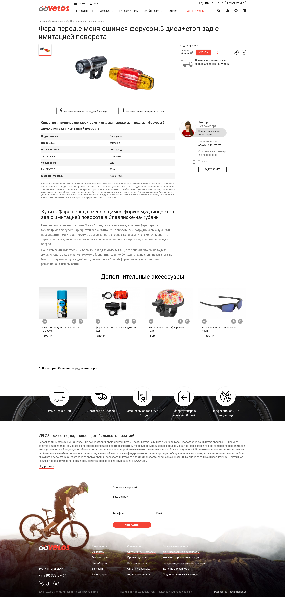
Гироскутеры (128, 11)
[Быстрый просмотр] (44, 321)
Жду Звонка (212, 169)
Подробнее (46, 466)
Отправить (132, 524)
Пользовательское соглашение (175, 591)
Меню (82, 3)
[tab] (45, 49)
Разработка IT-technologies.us (230, 591)
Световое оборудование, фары (87, 21)
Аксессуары (196, 11)
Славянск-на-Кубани (216, 64)
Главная (43, 21)
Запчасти (175, 11)
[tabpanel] (116, 74)
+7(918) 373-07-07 (211, 3)
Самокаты (106, 11)
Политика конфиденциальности (137, 591)
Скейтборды (153, 11)
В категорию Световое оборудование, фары (69, 368)
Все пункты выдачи (51, 568)
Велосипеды (83, 11)
